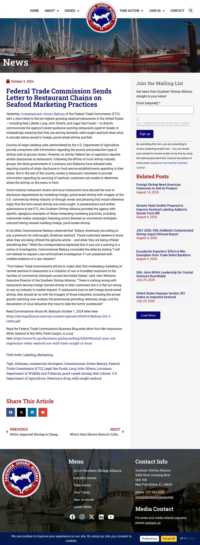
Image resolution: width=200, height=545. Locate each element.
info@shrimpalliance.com (154, 497)
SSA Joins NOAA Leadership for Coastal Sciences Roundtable (164, 274)
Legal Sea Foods (56, 368)
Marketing (45, 355)
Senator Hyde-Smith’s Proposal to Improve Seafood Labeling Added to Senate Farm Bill (161, 209)
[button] (191, 10)
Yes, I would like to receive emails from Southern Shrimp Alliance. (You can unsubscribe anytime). (163, 124)
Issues (70, 11)
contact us (153, 523)
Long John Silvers (82, 368)
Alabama (21, 363)
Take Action (129, 11)
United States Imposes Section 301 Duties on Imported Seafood (160, 295)
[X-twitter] (92, 517)
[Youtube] (111, 517)
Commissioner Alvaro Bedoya (43, 114)
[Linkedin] (101, 517)
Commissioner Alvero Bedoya (85, 363)
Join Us (155, 11)
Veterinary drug (58, 378)
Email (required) (148, 103)
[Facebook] (72, 517)
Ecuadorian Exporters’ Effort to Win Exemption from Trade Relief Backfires (163, 253)
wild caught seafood (87, 378)
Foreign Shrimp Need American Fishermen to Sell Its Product (158, 186)
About (50, 11)
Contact (178, 11)
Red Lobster (102, 373)
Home (34, 11)
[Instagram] (82, 517)
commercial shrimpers (45, 363)
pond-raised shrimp (77, 373)
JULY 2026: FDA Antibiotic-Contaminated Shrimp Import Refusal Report (164, 232)
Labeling (29, 355)
